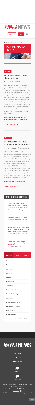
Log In (21, 34)
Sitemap (14, 384)
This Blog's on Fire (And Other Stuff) (16, 319)
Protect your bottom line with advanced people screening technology (17, 243)
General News (10, 281)
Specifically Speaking (12, 294)
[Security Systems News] (17, 27)
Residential (7, 138)
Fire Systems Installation (13, 306)
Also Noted (7, 72)
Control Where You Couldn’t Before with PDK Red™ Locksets (17, 204)
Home (6, 42)
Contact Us (17, 361)
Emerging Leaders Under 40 (14, 302)
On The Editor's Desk (12, 290)
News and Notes (11, 310)
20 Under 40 (10, 298)
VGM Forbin (25, 395)
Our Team (17, 357)
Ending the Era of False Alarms (17, 218)
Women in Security (11, 314)
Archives (26, 255)
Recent (17, 255)
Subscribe (12, 34)
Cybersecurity (10, 277)
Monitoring (9, 265)
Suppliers (9, 273)
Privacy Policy (7, 384)
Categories (8, 255)
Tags (11, 42)
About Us (17, 354)
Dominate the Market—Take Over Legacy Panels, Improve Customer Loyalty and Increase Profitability (18, 229)
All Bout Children (11, 117)
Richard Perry (13, 119)
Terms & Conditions (22, 384)
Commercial (9, 261)
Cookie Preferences (10, 389)
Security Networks (23, 119)
